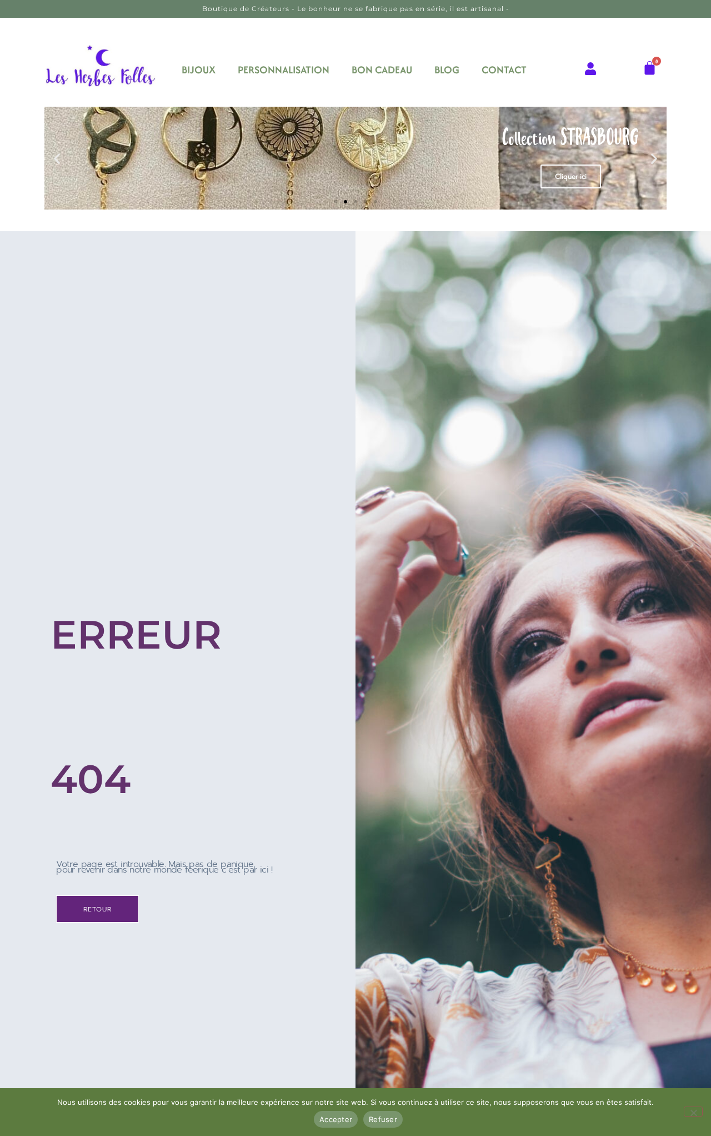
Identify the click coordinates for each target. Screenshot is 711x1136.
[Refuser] (693, 1112)
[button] (57, 158)
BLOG (446, 69)
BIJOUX (199, 69)
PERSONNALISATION (283, 69)
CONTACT (504, 69)
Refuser (383, 1119)
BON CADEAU (382, 69)
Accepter (335, 1119)
